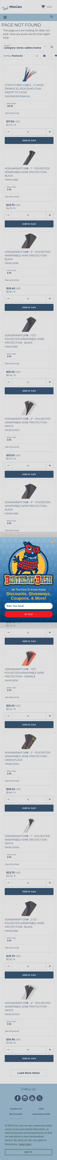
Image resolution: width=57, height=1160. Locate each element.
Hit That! (28, 614)
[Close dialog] (52, 542)
